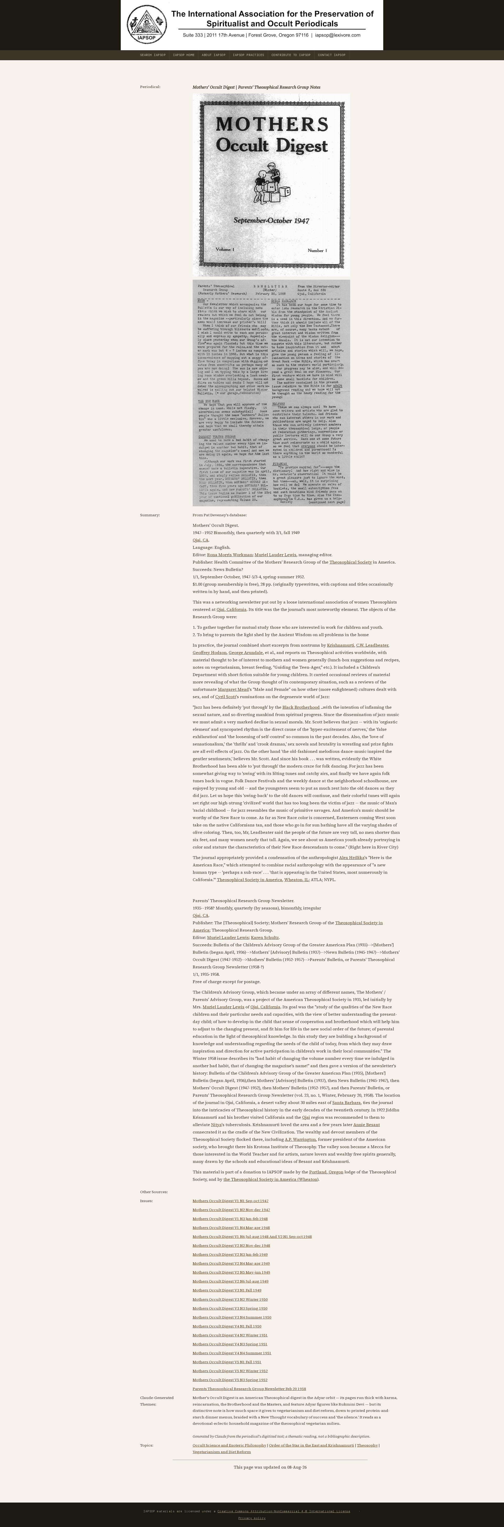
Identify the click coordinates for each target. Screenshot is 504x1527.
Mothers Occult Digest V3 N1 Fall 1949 (227, 1290)
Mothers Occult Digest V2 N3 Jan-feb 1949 (230, 1254)
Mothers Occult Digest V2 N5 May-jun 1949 (231, 1272)
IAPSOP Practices (248, 55)
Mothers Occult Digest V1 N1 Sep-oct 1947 (231, 1200)
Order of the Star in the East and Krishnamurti (311, 1445)
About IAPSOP (213, 55)
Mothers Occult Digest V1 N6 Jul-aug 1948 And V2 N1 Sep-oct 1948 (252, 1236)
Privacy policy (252, 1518)
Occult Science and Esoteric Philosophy (229, 1445)
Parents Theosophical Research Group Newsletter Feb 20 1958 (249, 1388)
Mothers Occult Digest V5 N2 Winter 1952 (230, 1370)
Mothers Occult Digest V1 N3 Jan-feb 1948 (230, 1218)
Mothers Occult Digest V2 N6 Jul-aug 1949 (231, 1281)
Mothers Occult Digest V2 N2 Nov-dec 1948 (231, 1245)
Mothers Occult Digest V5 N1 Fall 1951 (227, 1362)
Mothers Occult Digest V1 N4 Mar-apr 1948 (231, 1227)
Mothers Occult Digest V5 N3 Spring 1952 (230, 1379)
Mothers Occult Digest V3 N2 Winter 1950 (230, 1299)
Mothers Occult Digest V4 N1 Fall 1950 (227, 1326)
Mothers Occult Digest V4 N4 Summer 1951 (232, 1353)
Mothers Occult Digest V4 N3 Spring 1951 (230, 1344)
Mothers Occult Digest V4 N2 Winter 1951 (230, 1335)
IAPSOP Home (184, 55)
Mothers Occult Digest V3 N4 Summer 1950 (232, 1317)
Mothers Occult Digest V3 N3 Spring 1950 (230, 1308)
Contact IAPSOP (331, 55)
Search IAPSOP (153, 55)
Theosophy (367, 1445)
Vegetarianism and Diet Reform (222, 1451)
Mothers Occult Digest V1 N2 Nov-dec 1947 (231, 1209)
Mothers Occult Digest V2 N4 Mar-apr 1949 (231, 1263)
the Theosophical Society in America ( (261, 1179)
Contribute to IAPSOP (291, 55)
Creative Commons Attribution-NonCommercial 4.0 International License (284, 1511)
